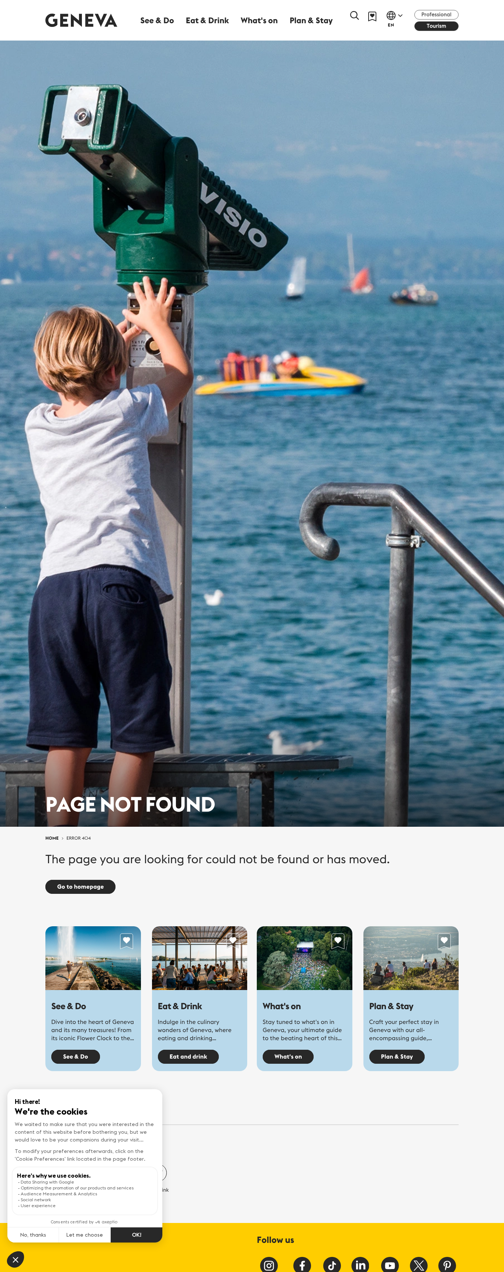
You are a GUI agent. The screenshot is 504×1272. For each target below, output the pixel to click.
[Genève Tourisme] (81, 20)
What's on (282, 1006)
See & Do (68, 1006)
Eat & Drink (180, 1006)
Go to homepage (80, 887)
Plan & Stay (391, 1006)
